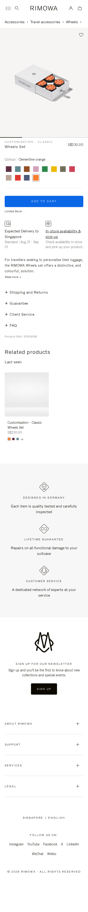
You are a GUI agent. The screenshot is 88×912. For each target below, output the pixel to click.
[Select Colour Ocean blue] (27, 178)
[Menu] (8, 8)
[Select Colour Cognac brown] (27, 169)
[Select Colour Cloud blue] (18, 169)
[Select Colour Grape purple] (9, 169)
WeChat (37, 854)
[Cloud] (17, 439)
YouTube (33, 844)
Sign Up (44, 689)
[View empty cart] (79, 8)
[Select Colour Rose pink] (36, 169)
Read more (11, 277)
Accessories (15, 21)
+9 (21, 439)
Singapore (34, 818)
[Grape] (13, 439)
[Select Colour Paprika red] (18, 178)
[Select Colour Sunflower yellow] (54, 169)
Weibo (51, 854)
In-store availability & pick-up (63, 234)
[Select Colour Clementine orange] (36, 178)
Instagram (16, 844)
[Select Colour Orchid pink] (72, 169)
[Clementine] (9, 439)
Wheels (72, 21)
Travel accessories (45, 21)
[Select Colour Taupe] (9, 178)
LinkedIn (73, 844)
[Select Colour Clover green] (45, 169)
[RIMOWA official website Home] (44, 8)
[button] (81, 35)
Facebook (50, 844)
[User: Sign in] (71, 8)
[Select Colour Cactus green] (63, 169)
